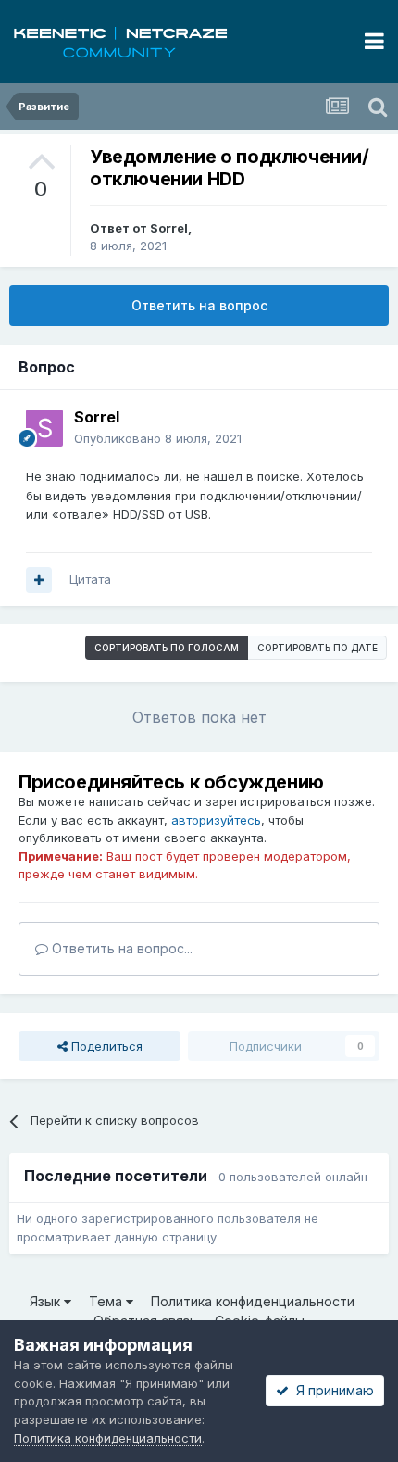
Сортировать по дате (317, 647)
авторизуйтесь (216, 820)
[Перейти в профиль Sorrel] (44, 428)
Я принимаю (331, 1390)
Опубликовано (158, 438)
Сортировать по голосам (166, 647)
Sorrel (169, 228)
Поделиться (105, 1046)
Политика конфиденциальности (252, 1301)
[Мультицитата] (39, 580)
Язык (47, 1301)
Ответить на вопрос (199, 305)
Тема (107, 1301)
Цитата (90, 579)
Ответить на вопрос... (120, 948)
